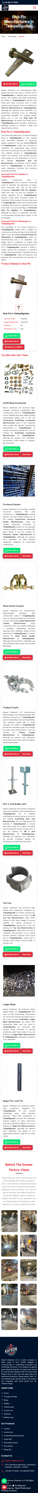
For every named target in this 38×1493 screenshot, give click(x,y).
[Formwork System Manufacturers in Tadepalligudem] (19, 480)
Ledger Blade (9, 1004)
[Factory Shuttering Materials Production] (28, 1221)
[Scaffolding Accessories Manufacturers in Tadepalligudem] (19, 379)
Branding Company (9, 1491)
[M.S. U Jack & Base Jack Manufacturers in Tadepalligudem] (19, 780)
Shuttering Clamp (11, 1443)
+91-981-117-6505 (11, 2)
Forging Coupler (11, 708)
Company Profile (10, 1396)
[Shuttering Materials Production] (28, 1295)
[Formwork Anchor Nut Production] (9, 1246)
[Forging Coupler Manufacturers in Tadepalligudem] (19, 683)
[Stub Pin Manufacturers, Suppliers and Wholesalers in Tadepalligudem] (19, 285)
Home (3, 36)
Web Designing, (7, 1488)
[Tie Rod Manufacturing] (28, 1319)
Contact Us (8, 1410)
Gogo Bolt (8, 1439)
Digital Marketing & (23, 1488)
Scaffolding (12, 36)
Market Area (9, 1417)
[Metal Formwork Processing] (28, 1246)
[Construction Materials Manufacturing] (9, 1221)
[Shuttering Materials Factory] (9, 1295)
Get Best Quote (12, 341)
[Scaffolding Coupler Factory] (28, 1270)
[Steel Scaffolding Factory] (9, 1319)
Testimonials (9, 1407)
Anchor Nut (8, 1432)
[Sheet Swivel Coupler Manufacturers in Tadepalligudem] (19, 582)
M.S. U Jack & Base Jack (14, 804)
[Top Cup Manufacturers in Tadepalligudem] (19, 879)
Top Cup (7, 903)
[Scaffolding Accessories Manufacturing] (9, 1270)
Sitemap (7, 1414)
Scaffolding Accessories (14, 403)
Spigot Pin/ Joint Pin (13, 1101)
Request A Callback (15, 347)
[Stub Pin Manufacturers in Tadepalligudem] (19, 61)
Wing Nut (7, 1449)
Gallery (6, 1403)
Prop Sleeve (8, 1446)
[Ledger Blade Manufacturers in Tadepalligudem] (19, 980)
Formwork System (11, 504)
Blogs (6, 1400)
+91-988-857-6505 (27, 1471)
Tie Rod (7, 1429)
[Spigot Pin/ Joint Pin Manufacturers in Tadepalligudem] (19, 1077)
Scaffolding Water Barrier (14, 1436)
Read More (26, 454)
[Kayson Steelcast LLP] (5, 7)
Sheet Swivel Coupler (13, 606)
